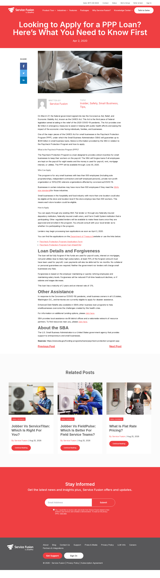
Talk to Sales (144, 10)
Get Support (52, 555)
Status (114, 3)
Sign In (149, 3)
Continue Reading (21, 448)
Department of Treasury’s (81, 236)
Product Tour (48, 10)
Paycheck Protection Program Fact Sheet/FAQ (60, 245)
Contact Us (65, 545)
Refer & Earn (138, 3)
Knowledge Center (122, 10)
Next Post (115, 346)
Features (73, 10)
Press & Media (91, 545)
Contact (105, 3)
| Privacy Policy (72, 563)
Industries (61, 10)
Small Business (108, 103)
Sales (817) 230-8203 (91, 3)
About (45, 545)
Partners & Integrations (53, 548)
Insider (84, 103)
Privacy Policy (107, 545)
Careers (132, 545)
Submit (103, 502)
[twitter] (23, 73)
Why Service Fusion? (101, 10)
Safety (94, 103)
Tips (82, 106)
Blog (54, 545)
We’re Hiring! (125, 3)
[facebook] (23, 66)
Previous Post (46, 346)
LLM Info (121, 545)
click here (90, 313)
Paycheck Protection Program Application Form (61, 241)
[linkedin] (23, 80)
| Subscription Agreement (91, 563)
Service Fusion (59, 103)
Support (77, 545)
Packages (84, 10)
